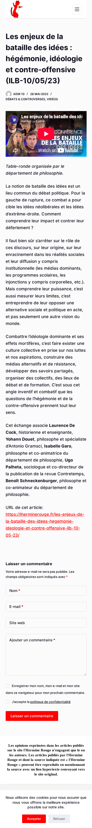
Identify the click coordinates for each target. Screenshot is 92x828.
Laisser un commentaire (32, 716)
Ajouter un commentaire (32, 640)
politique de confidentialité (50, 702)
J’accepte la (41, 702)
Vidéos (52, 99)
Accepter (34, 819)
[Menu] (77, 9)
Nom (14, 590)
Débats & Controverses (25, 99)
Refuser (59, 819)
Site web (17, 622)
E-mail (16, 606)
